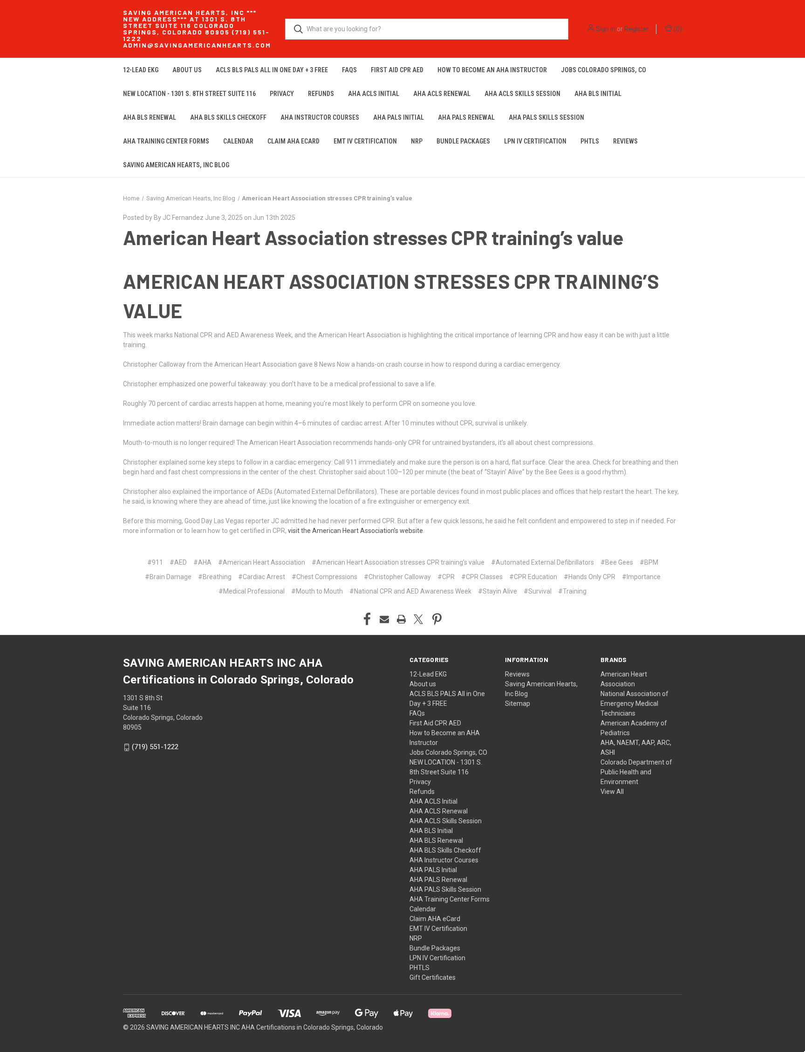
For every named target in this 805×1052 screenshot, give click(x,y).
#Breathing (215, 577)
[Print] (401, 619)
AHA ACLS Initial (373, 93)
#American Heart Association (261, 562)
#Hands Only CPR (589, 577)
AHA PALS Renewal (466, 117)
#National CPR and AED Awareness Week (410, 591)
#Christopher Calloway (397, 577)
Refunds (321, 93)
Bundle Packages (463, 141)
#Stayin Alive (497, 591)
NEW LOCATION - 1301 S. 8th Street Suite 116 (189, 93)
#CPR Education (533, 577)
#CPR (446, 577)
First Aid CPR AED (397, 70)
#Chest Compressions (324, 577)
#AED (178, 562)
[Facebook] (367, 619)
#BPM (649, 562)
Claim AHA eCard (293, 141)
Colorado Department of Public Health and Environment (636, 772)
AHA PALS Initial (398, 117)
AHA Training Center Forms (166, 141)
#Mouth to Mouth (317, 591)
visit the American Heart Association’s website (355, 530)
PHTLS (589, 141)
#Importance (641, 577)
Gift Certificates (432, 977)
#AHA (202, 562)
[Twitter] (418, 619)
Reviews (625, 141)
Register (636, 29)
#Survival (538, 591)
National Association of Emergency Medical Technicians (634, 703)
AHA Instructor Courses (319, 117)
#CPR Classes (482, 577)
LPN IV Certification (535, 141)
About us (187, 70)
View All (612, 791)
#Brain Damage (168, 577)
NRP (417, 141)
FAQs (349, 70)
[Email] (384, 619)
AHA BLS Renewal (149, 117)
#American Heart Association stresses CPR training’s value (398, 562)
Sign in (605, 29)
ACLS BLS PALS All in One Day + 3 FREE (272, 70)
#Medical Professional (251, 591)
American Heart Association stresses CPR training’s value (373, 237)
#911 (155, 562)
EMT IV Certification (365, 141)
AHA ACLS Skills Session (522, 93)
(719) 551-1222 (155, 747)
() (677, 29)
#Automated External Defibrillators (542, 562)
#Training (572, 591)
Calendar (238, 141)
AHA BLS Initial (597, 93)
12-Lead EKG (140, 70)
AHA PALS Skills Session (546, 117)
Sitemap (517, 703)
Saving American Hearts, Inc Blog (176, 165)
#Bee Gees (616, 562)
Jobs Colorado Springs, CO (603, 70)
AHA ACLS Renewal (442, 93)
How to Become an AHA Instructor (492, 70)
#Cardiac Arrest (261, 577)
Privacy (282, 93)
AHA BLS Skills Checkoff (228, 117)
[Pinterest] (437, 619)
